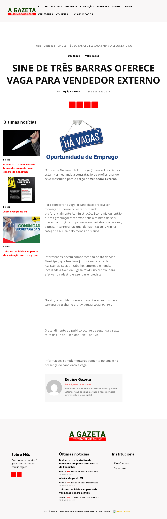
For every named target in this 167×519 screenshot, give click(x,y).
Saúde (6, 246)
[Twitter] (79, 105)
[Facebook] (72, 105)
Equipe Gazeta (71, 91)
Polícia (6, 159)
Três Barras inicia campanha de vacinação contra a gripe (78, 491)
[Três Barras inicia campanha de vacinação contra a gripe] (21, 230)
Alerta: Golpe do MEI (15, 211)
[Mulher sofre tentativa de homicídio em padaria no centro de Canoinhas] (21, 143)
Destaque (49, 45)
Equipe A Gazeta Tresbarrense (84, 471)
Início (38, 45)
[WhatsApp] (94, 105)
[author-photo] (69, 471)
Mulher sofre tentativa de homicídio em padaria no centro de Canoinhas (19, 168)
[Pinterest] (87, 105)
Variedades (92, 55)
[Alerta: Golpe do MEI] (21, 190)
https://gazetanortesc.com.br (78, 384)
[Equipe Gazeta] (54, 388)
